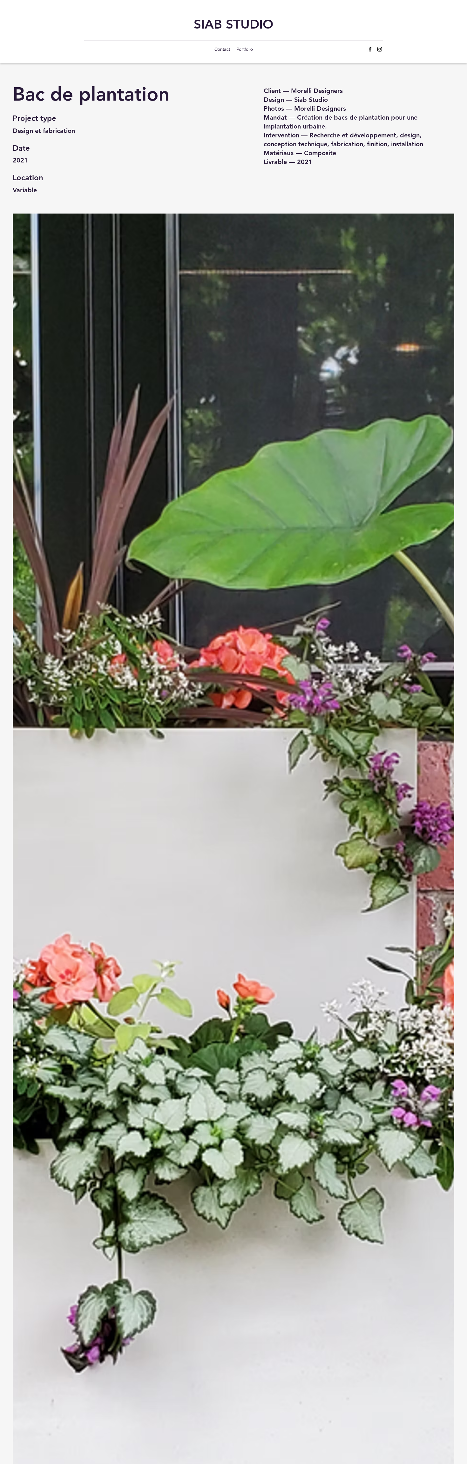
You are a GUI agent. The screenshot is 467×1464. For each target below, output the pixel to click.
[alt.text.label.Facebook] (370, 49)
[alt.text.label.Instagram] (379, 49)
